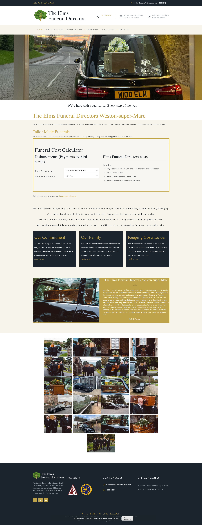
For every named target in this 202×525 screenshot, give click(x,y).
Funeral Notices (108, 30)
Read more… (39, 259)
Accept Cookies (127, 518)
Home (39, 30)
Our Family (71, 30)
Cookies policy (115, 514)
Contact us (124, 30)
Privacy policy (103, 514)
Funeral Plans (92, 30)
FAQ (81, 30)
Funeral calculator (54, 30)
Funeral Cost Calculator (67, 196)
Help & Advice (134, 319)
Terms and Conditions (89, 514)
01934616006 (106, 15)
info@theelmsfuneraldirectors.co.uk (118, 485)
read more (116, 518)
